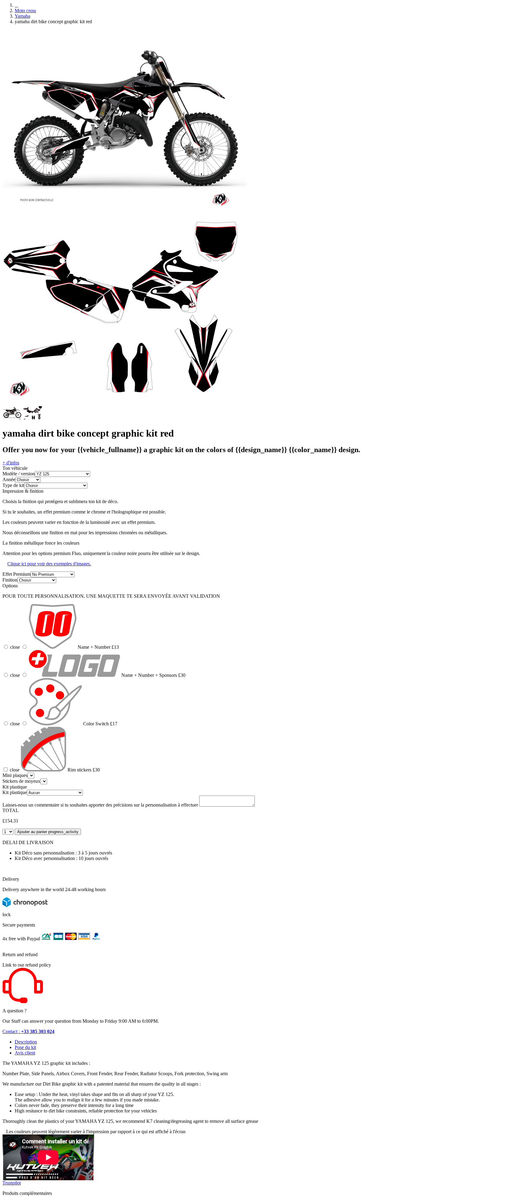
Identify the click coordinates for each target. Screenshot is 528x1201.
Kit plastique (14, 792)
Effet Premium (16, 574)
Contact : (28, 1031)
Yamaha (22, 16)
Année (8, 479)
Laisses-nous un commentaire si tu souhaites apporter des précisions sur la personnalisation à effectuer (100, 804)
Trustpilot (11, 1182)
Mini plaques (15, 775)
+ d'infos (10, 462)
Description (26, 1041)
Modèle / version (18, 473)
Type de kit (13, 485)
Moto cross (25, 10)
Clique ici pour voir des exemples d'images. (49, 563)
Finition (9, 579)
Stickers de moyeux (21, 781)
